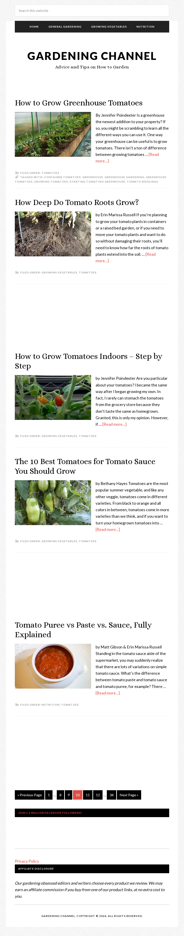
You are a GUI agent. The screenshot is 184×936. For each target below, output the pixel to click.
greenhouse (92, 177)
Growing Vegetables (59, 272)
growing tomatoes (51, 181)
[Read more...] (114, 424)
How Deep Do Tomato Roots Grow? (77, 202)
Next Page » (129, 795)
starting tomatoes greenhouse (97, 181)
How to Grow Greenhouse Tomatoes (78, 102)
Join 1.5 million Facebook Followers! (50, 812)
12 (98, 795)
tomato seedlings (142, 181)
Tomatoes (50, 173)
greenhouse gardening (124, 177)
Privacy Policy (27, 861)
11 (88, 795)
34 (112, 795)
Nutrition (50, 704)
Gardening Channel (92, 55)
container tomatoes (62, 177)
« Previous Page (30, 795)
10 (78, 795)
